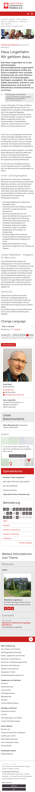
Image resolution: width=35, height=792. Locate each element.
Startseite (12, 19)
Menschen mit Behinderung (9, 21)
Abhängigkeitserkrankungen (11, 652)
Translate (17, 329)
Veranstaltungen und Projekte (11, 718)
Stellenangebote (7, 754)
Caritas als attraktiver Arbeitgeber (13, 732)
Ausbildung (7, 538)
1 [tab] (8, 39)
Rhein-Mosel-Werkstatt (9, 739)
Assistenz (6, 525)
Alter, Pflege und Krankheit (10, 649)
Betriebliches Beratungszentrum (12, 675)
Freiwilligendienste (7, 693)
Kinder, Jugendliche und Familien (13, 656)
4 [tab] (22, 39)
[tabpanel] (17, 34)
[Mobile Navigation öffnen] (32, 14)
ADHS (5, 521)
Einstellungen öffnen (17, 456)
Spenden (4, 700)
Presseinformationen (8, 711)
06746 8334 (9, 390)
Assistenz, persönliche (11, 534)
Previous (5, 608)
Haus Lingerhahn (6, 24)
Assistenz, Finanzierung (11, 530)
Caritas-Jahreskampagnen (10, 721)
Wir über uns (5, 729)
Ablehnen (14, 786)
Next (12, 608)
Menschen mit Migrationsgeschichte (14, 662)
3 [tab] (17, 39)
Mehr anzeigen (26, 543)
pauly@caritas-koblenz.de (14, 395)
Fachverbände (6, 746)
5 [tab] (27, 39)
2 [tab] (13, 39)
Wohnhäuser (24, 21)
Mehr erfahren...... (8, 782)
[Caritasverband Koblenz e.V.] (17, 5)
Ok (14, 789)
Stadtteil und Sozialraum (9, 669)
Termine (4, 714)
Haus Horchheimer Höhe (10, 742)
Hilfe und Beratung (22, 19)
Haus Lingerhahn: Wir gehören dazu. (12, 26)
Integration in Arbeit (8, 672)
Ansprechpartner (8, 345)
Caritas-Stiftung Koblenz (10, 703)
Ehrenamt (4, 683)
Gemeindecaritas (7, 687)
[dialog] (18, 778)
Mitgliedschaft (6, 696)
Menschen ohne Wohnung (10, 665)
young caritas (6, 690)
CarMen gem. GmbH (8, 736)
